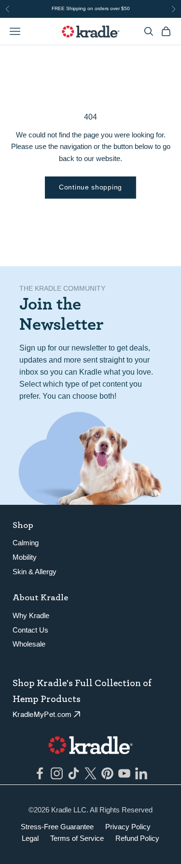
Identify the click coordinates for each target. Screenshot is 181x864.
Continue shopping (90, 187)
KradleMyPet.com (42, 714)
